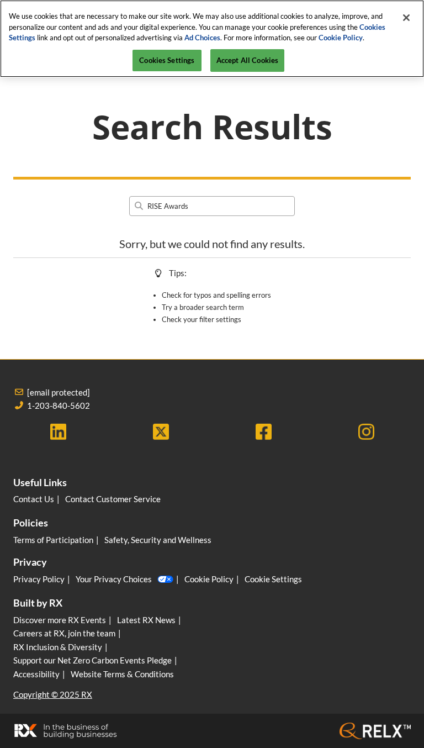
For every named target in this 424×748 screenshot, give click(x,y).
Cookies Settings (166, 60)
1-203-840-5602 (58, 405)
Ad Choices (202, 37)
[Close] (406, 18)
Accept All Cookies (247, 60)
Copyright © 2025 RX (52, 694)
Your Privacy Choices (114, 579)
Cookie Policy (341, 37)
